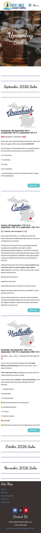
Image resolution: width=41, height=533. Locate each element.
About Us (4, 499)
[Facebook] (15, 510)
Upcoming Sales (7, 496)
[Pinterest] (25, 510)
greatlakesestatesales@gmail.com (20, 528)
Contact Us (5, 502)
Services (4, 492)
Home (3, 489)
